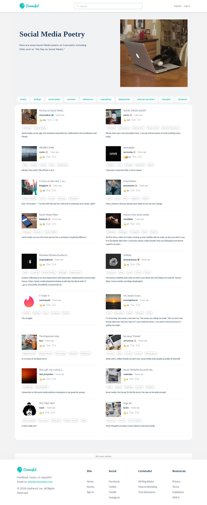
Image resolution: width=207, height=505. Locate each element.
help (84, 421)
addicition (62, 165)
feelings (37, 99)
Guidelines (178, 492)
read (130, 313)
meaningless (151, 353)
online (138, 353)
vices (43, 165)
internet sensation (146, 99)
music (122, 421)
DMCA (175, 497)
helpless (111, 232)
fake (110, 387)
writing (139, 313)
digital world (29, 353)
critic (149, 313)
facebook (182, 99)
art (109, 313)
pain (52, 165)
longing (55, 313)
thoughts (166, 99)
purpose (111, 272)
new (144, 232)
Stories (90, 486)
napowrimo (106, 99)
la (119, 165)
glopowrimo (124, 99)
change (27, 232)
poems (110, 165)
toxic (42, 198)
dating (36, 313)
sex (25, 165)
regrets (135, 198)
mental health (30, 198)
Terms (175, 486)
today (147, 272)
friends (37, 232)
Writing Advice (146, 481)
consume (43, 421)
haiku (145, 198)
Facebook (114, 481)
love (117, 198)
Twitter (113, 486)
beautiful (140, 165)
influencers (88, 99)
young (51, 198)
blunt (150, 165)
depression (75, 272)
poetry (154, 232)
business (111, 421)
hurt (126, 198)
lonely (139, 387)
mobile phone (45, 353)
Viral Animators (146, 492)
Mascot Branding (147, 486)
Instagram (114, 497)
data (121, 272)
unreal (111, 353)
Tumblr (112, 492)
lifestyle (73, 353)
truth (138, 272)
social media (54, 99)
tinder (65, 313)
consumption (29, 421)
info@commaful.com (40, 481)
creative (34, 272)
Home (90, 481)
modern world (71, 421)
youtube (71, 99)
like (119, 353)
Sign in (90, 492)
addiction (85, 353)
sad (109, 198)
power (34, 165)
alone (118, 387)
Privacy (176, 481)
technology (60, 353)
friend (128, 353)
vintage (128, 165)
